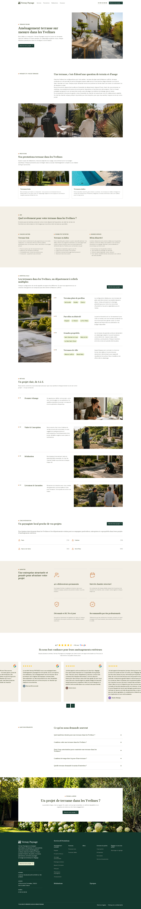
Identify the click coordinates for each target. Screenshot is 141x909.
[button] (68, 706)
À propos (62, 3)
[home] (26, 3)
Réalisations (54, 3)
